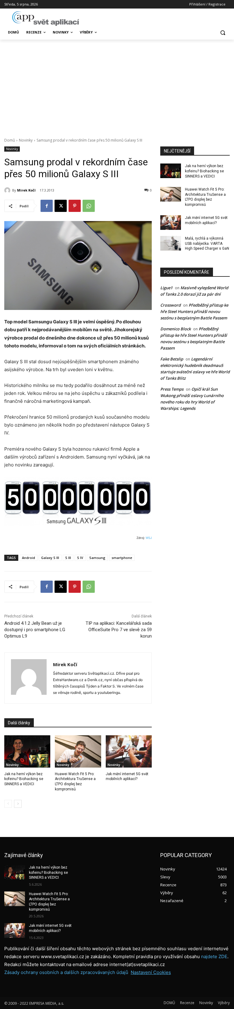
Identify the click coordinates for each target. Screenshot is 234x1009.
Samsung (97, 557)
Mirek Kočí (26, 190)
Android (28, 557)
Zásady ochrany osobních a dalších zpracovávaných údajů (66, 972)
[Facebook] (47, 206)
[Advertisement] (117, 85)
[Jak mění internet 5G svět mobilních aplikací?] (129, 751)
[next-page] (18, 804)
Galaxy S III (50, 557)
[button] (222, 32)
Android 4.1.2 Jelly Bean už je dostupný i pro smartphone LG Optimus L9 (34, 630)
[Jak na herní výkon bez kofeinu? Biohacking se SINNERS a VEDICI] (27, 751)
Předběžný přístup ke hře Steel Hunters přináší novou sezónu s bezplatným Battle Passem (194, 311)
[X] (61, 206)
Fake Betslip (171, 359)
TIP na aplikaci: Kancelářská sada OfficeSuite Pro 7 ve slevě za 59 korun (119, 630)
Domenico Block (175, 329)
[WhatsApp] (89, 206)
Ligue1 (166, 287)
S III (68, 557)
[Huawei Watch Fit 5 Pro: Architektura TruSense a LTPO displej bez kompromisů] (78, 751)
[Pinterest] (75, 206)
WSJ (149, 538)
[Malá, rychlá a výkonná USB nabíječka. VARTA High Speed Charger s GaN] (170, 243)
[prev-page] (8, 804)
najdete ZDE (214, 956)
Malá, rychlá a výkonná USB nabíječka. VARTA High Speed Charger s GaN (207, 243)
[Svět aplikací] (45, 18)
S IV (80, 557)
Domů (9, 140)
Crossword (170, 305)
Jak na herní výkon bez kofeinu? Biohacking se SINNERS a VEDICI (23, 779)
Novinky (26, 140)
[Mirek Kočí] (8, 190)
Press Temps (171, 389)
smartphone (122, 557)
